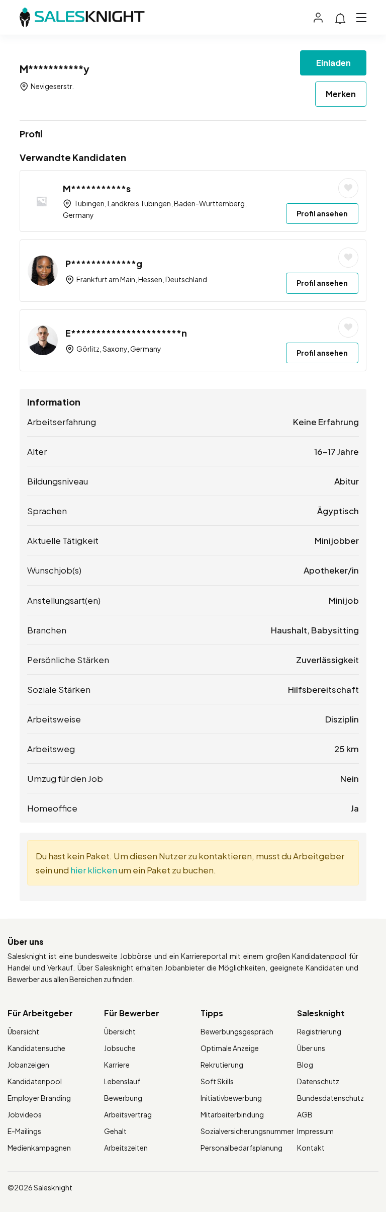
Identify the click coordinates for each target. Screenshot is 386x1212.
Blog (305, 1064)
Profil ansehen (322, 213)
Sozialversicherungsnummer (247, 1131)
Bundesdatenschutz (330, 1097)
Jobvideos (25, 1114)
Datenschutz (318, 1081)
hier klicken (93, 869)
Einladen (333, 62)
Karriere (117, 1064)
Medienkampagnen (39, 1147)
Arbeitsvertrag (128, 1114)
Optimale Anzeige (230, 1048)
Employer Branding (39, 1097)
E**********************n (126, 333)
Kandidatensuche (36, 1048)
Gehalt (115, 1131)
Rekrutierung (222, 1064)
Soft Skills (217, 1081)
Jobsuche (120, 1048)
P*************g (103, 263)
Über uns (311, 1048)
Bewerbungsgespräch (237, 1031)
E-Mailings (24, 1131)
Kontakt (311, 1147)
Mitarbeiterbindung (232, 1114)
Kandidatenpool (35, 1081)
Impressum (315, 1131)
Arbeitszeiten (126, 1147)
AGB (305, 1114)
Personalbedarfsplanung (241, 1147)
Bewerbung (123, 1097)
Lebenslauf (122, 1081)
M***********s (97, 188)
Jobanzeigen (28, 1064)
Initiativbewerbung (231, 1097)
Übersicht (23, 1031)
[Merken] (348, 188)
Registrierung (319, 1031)
